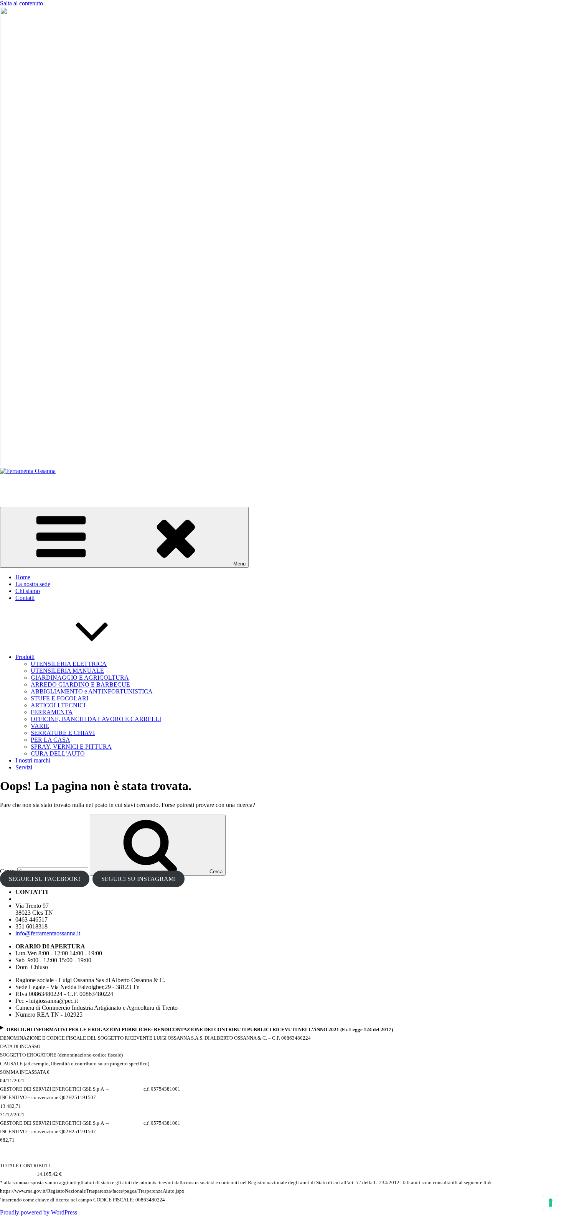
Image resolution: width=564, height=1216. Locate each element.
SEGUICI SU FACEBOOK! (44, 879)
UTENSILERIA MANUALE (67, 670)
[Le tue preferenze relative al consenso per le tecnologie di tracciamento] (550, 1202)
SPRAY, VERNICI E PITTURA (71, 746)
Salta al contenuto (21, 3)
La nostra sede (32, 584)
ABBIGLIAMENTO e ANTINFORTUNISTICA (92, 691)
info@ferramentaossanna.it (47, 933)
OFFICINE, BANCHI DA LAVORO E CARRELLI (96, 719)
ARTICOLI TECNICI (58, 705)
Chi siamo (27, 591)
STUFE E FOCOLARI (59, 698)
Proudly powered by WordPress (38, 1212)
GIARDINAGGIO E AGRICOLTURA (80, 677)
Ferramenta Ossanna (24, 484)
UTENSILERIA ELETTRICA (69, 664)
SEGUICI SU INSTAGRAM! (138, 879)
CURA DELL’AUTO (58, 753)
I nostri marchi (32, 760)
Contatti (25, 598)
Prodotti (25, 657)
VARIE (40, 726)
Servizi (23, 767)
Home (22, 577)
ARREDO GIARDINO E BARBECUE (80, 684)
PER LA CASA (50, 739)
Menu (239, 564)
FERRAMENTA (52, 712)
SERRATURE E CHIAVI (63, 733)
